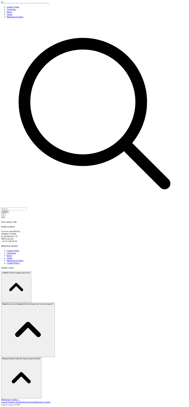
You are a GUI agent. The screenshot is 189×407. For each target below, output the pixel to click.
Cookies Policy (13, 263)
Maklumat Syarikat (15, 260)
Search (5, 212)
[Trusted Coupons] (25, 2)
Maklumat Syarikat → (10, 399)
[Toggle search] (2, 214)
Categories (11, 253)
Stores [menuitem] (9, 12)
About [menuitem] (9, 14)
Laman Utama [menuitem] (13, 7)
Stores (9, 255)
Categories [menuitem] (11, 9)
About (9, 258)
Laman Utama (13, 250)
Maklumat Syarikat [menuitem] (15, 17)
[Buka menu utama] (4, 214)
